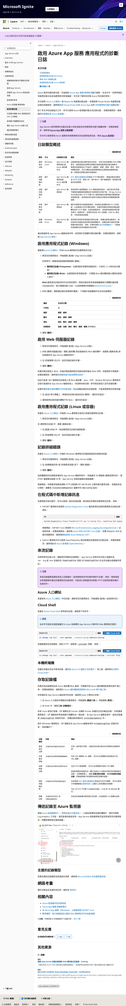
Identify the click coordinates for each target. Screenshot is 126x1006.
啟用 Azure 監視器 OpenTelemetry (67, 543)
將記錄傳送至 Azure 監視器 (52, 113)
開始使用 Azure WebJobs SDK (75, 534)
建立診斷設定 (73, 813)
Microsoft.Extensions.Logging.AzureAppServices (94, 527)
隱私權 (41, 1004)
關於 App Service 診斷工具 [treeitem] (17, 125)
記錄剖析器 (85, 783)
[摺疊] (30, 43)
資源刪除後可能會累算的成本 (70, 374)
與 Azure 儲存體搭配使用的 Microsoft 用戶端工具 (84, 689)
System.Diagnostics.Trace (76, 506)
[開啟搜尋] (116, 21)
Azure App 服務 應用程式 (81, 92)
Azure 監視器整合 (50, 813)
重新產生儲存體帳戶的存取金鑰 (57, 389)
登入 (121, 21)
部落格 (24, 1004)
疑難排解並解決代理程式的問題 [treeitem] (18, 82)
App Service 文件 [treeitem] (12, 53)
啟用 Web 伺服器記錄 (48, 79)
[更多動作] (120, 45)
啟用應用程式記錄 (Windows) (51, 76)
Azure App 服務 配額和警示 (54, 906)
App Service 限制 (47, 236)
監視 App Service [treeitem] (14, 88)
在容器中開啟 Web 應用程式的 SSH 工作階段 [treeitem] (19, 115)
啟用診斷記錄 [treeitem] (12, 109)
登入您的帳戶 (89, 669)
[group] (82, 521)
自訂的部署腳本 (105, 225)
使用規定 (68, 1004)
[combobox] (17, 48)
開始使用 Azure (115, 28)
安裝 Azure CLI (73, 669)
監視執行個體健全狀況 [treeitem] (15, 121)
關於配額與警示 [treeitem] (13, 130)
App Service (58, 45)
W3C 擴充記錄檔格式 (79, 177)
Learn (40, 45)
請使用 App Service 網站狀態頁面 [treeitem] (18, 94)
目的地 (73, 890)
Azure (48, 45)
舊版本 (16, 1004)
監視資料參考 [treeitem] (12, 100)
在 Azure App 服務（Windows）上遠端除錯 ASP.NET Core (68, 910)
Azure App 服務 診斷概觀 (61, 130)
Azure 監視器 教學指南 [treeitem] (16, 104)
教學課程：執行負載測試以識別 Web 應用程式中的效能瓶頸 (68, 913)
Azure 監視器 (108, 135)
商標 (77, 1004)
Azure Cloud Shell (52, 611)
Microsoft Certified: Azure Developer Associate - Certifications (64, 972)
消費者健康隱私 (54, 1004)
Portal (103, 28)
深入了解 (77, 919)
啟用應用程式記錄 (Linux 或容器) (52, 82)
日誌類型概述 (45, 73)
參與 (34, 1004)
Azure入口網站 (50, 250)
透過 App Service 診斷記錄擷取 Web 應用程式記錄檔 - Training (63, 961)
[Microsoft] (4, 21)
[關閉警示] (121, 5)
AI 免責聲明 (6, 1004)
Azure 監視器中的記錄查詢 (54, 903)
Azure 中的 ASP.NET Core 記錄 (86, 531)
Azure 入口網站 (53, 101)
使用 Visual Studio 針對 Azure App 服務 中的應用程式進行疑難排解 (89, 105)
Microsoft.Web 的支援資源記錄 (91, 876)
